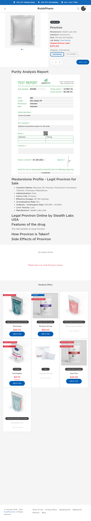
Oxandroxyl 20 (17, 423)
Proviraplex (17, 373)
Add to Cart (83, 62)
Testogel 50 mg (45, 373)
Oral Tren (74, 373)
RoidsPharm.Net (9, 512)
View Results (65, 40)
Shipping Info (64, 510)
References (77, 510)
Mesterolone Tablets (74, 326)
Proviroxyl (17, 326)
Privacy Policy (51, 510)
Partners (35, 513)
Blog (44, 513)
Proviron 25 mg (45, 326)
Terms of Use (37, 510)
